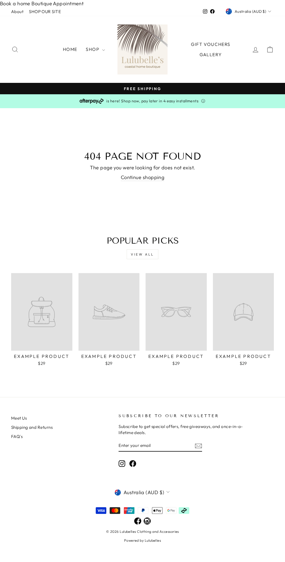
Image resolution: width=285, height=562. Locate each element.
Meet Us (19, 418)
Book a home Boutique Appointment (41, 3)
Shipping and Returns (32, 427)
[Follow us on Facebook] (138, 521)
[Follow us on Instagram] (147, 521)
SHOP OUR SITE (45, 11)
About (17, 11)
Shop (93, 49)
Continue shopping (142, 177)
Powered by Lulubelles (142, 540)
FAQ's (17, 436)
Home (70, 49)
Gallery (211, 54)
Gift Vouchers (210, 44)
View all (142, 254)
